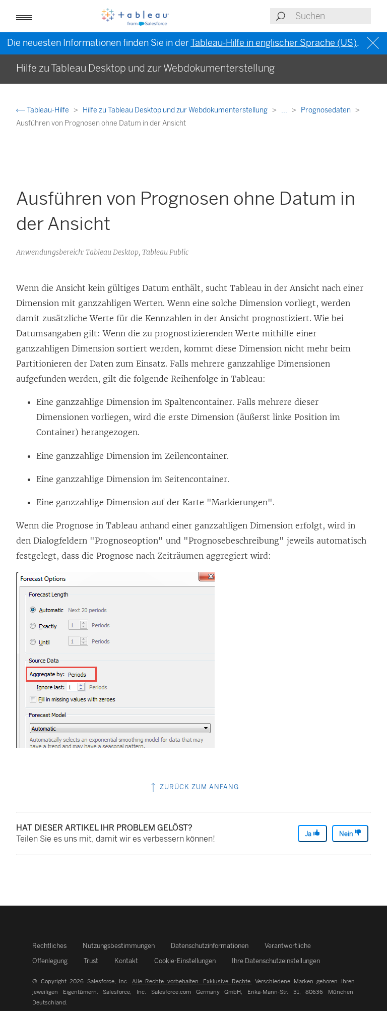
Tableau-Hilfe (48, 110)
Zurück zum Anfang (198, 787)
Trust (91, 961)
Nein (346, 834)
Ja (309, 834)
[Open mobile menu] (24, 16)
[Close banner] (374, 43)
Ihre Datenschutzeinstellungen (276, 961)
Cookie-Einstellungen (185, 961)
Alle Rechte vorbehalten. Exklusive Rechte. (192, 981)
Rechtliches (49, 945)
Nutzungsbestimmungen (119, 945)
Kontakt (126, 961)
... (285, 110)
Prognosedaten (326, 110)
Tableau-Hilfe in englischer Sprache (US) (273, 42)
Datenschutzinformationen (209, 945)
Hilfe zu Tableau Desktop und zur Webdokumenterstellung (176, 110)
